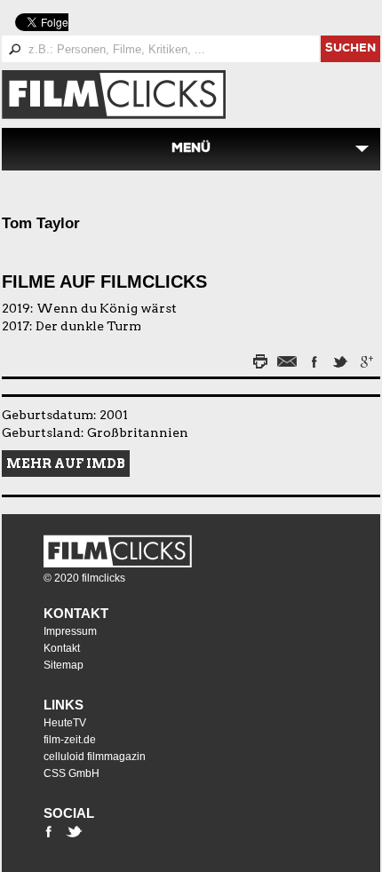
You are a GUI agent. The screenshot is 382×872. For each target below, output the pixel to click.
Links (64, 704)
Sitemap (64, 665)
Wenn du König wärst (106, 308)
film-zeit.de (70, 739)
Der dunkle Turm (88, 326)
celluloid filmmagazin (95, 756)
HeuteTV (65, 723)
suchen (350, 49)
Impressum (70, 631)
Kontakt (76, 613)
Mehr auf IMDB (65, 463)
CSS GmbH (71, 773)
